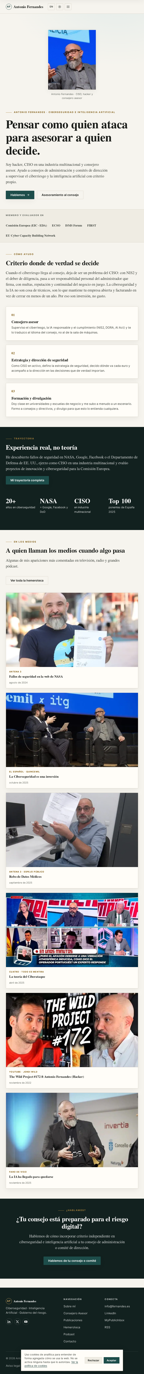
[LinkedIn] (9, 1321)
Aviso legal (13, 1365)
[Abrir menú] (68, 6)
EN (51, 6)
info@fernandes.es (117, 1306)
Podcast (69, 1334)
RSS (107, 1327)
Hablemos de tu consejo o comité (72, 1261)
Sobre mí (70, 1306)
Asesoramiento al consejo (60, 195)
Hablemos (17, 195)
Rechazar (93, 1360)
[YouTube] (25, 1321)
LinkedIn (110, 1313)
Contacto (70, 1341)
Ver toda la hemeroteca (27, 580)
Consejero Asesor (76, 1313)
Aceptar (111, 1360)
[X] (17, 1321)
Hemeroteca (72, 1327)
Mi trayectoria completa (27, 480)
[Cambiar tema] (59, 6)
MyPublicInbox (114, 1320)
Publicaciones (73, 1320)
